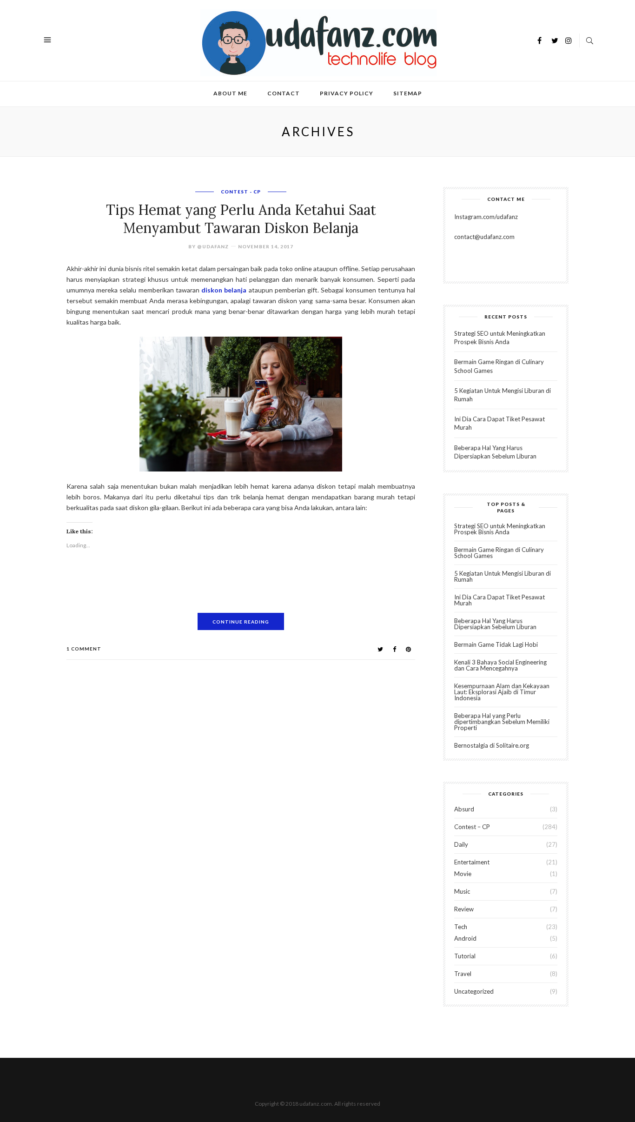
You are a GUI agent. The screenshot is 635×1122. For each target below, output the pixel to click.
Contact (283, 93)
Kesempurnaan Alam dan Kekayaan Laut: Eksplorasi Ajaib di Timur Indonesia (501, 692)
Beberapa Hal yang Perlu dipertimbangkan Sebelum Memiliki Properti (501, 721)
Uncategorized (474, 991)
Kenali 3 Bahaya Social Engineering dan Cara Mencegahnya (500, 665)
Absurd (464, 809)
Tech (460, 926)
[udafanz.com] (318, 41)
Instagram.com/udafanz (486, 216)
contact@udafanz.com (484, 236)
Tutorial (465, 956)
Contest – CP (472, 826)
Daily (461, 844)
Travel (462, 973)
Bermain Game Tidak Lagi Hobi (496, 644)
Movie (462, 873)
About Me (230, 93)
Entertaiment (471, 862)
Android (465, 938)
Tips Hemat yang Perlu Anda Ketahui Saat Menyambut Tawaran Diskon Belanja (241, 219)
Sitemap (407, 93)
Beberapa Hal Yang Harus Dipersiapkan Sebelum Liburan (495, 624)
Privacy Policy (346, 93)
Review (464, 909)
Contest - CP (241, 191)
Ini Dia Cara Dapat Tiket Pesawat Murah (499, 600)
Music (462, 891)
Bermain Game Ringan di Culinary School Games (499, 552)
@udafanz (213, 246)
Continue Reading (240, 621)
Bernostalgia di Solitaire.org (491, 745)
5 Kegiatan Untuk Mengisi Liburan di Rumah (502, 576)
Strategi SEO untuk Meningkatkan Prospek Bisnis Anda (499, 529)
